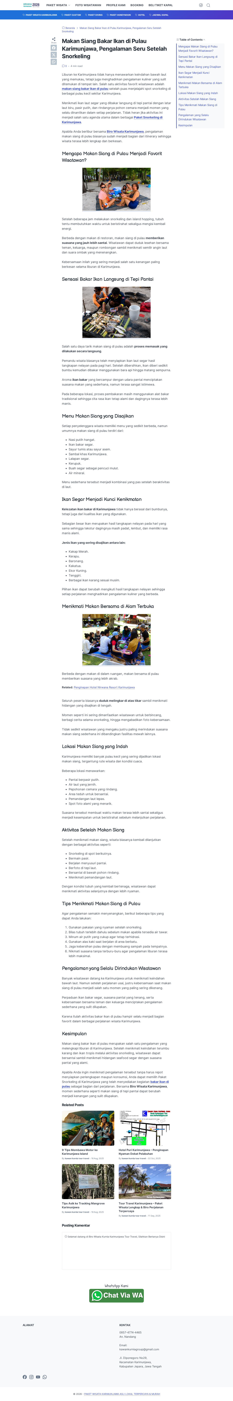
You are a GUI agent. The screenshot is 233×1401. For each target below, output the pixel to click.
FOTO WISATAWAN (88, 5)
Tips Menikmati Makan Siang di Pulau (197, 107)
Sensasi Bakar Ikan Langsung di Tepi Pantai (197, 59)
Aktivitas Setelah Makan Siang (197, 99)
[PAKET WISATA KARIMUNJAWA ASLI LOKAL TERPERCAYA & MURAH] (31, 5)
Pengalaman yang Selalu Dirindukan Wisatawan (193, 117)
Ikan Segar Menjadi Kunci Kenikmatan (193, 75)
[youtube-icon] (38, 1377)
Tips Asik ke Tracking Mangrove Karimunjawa (83, 1205)
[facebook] (54, 48)
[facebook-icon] (25, 1377)
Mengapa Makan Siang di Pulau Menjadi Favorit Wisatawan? (197, 48)
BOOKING (136, 5)
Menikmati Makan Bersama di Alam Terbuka (200, 85)
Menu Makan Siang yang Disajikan (199, 66)
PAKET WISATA (56, 5)
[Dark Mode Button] (201, 5)
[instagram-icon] (31, 1377)
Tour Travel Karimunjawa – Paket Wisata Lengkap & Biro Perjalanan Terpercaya (141, 1207)
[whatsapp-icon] (45, 1377)
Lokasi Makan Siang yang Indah (198, 93)
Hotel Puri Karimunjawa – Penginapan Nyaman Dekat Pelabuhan (143, 1151)
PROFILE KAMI (115, 5)
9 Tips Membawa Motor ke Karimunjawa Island (80, 1151)
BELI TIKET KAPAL (161, 5)
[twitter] (54, 55)
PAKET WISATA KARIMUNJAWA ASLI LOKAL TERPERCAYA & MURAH (122, 1393)
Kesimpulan (185, 125)
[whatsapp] (54, 62)
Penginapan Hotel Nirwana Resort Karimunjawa (104, 687)
